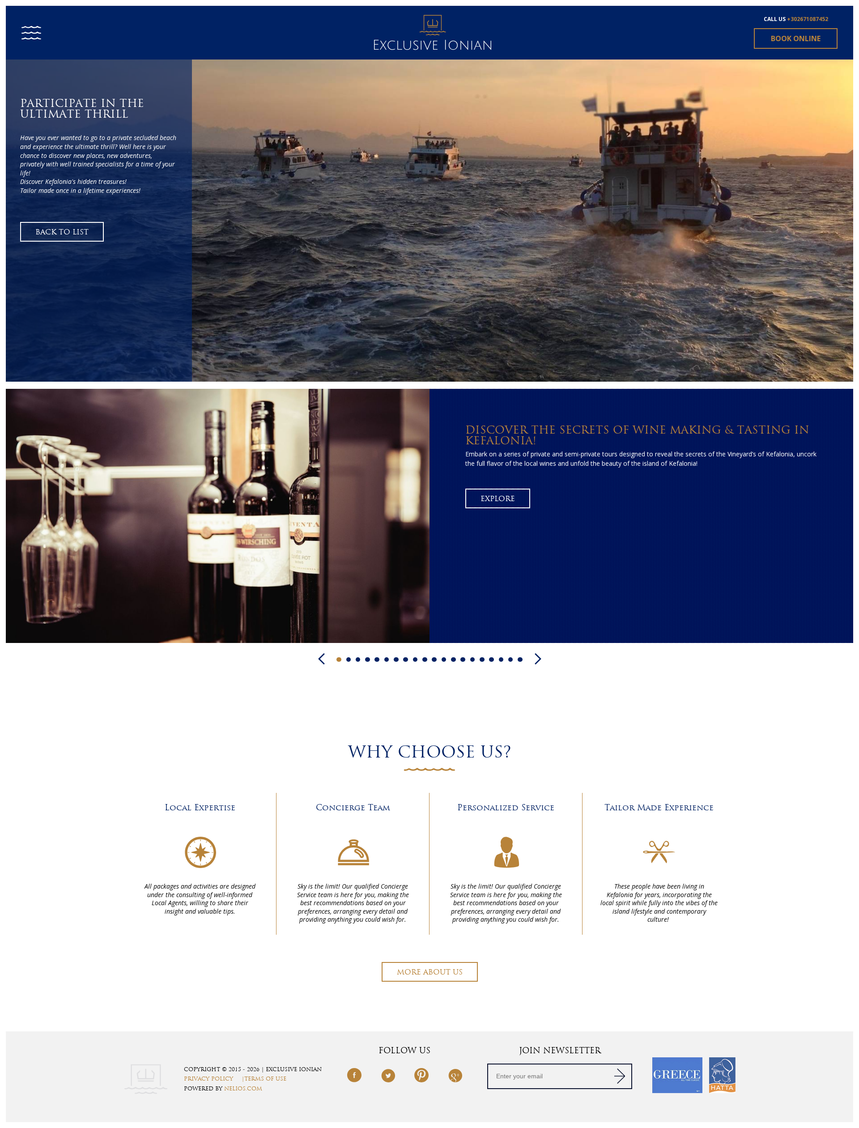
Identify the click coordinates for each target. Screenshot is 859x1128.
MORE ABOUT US (430, 972)
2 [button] (348, 659)
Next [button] (538, 659)
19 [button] (510, 659)
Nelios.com (243, 1088)
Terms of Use (265, 1078)
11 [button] (434, 659)
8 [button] (405, 659)
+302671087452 (807, 19)
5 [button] (376, 659)
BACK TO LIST (62, 232)
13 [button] (453, 659)
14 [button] (462, 659)
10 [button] (424, 659)
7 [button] (396, 659)
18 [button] (501, 659)
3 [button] (358, 659)
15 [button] (472, 659)
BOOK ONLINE (796, 38)
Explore (498, 498)
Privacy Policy (208, 1078)
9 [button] (415, 659)
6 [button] (386, 659)
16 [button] (482, 659)
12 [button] (444, 659)
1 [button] (338, 659)
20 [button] (520, 659)
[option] (429, 220)
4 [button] (367, 659)
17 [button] (491, 659)
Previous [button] (321, 659)
